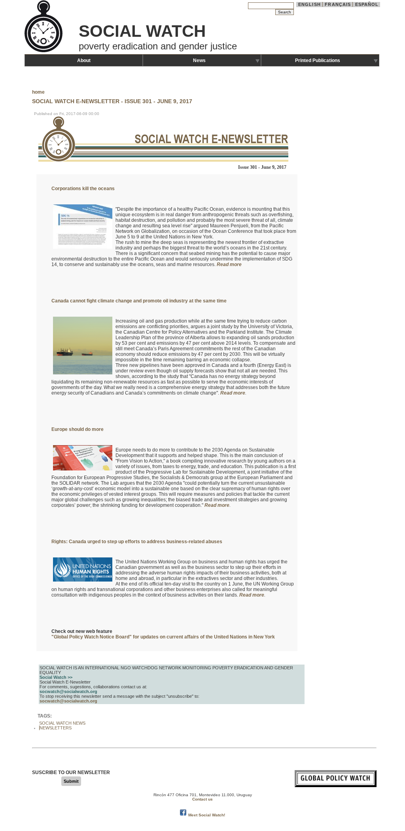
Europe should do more (77, 429)
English (309, 4)
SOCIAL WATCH (142, 31)
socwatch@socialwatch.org (68, 701)
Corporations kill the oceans (83, 188)
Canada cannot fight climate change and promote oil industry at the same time (139, 301)
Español (367, 4)
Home (38, 92)
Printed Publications (317, 60)
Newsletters (56, 727)
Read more (229, 264)
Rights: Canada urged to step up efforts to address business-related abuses (136, 541)
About (84, 60)
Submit (71, 781)
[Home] (44, 51)
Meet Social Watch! (206, 815)
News (199, 60)
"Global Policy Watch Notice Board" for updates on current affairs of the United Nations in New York (163, 637)
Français (338, 4)
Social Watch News (62, 723)
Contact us (202, 799)
